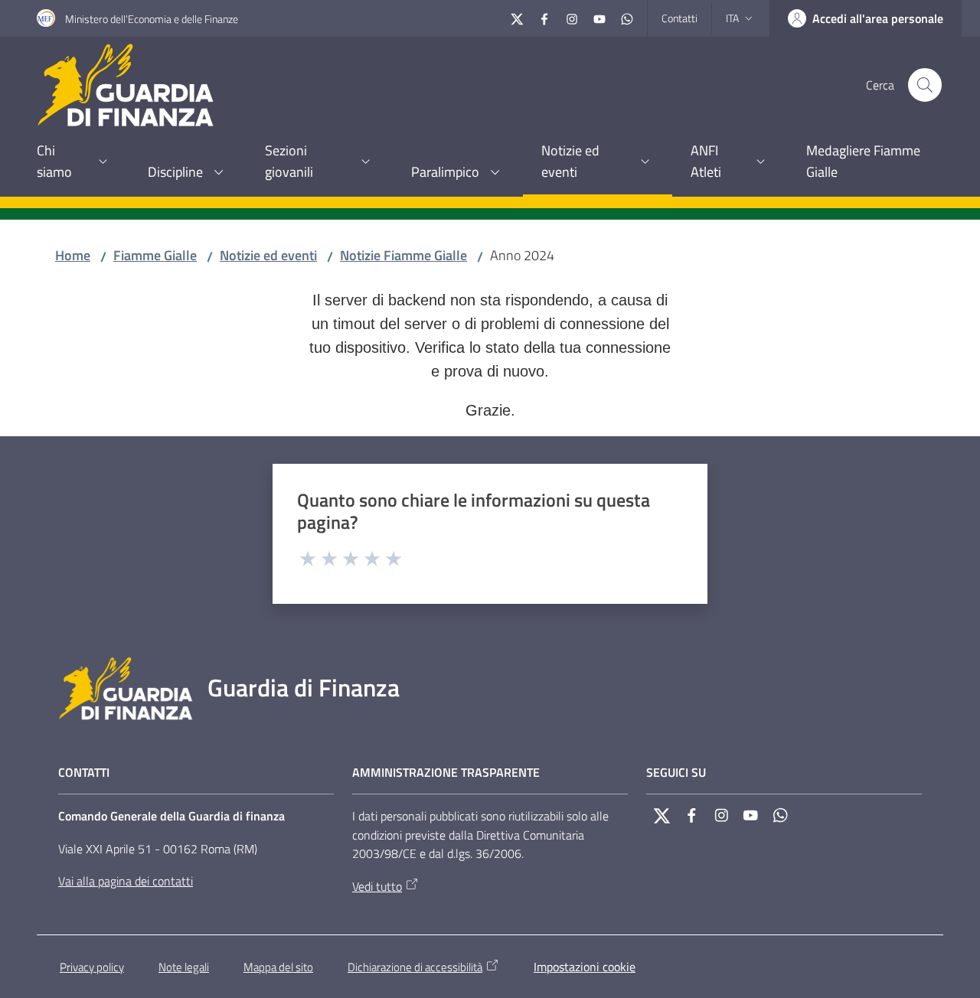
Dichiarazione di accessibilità (415, 967)
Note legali (183, 967)
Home (72, 255)
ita (732, 18)
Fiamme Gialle (155, 255)
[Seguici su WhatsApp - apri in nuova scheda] (627, 17)
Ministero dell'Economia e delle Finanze (151, 19)
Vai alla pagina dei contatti (125, 881)
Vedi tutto (377, 886)
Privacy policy (92, 967)
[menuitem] (73, 163)
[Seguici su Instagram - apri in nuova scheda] (572, 17)
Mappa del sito (278, 967)
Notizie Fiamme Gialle (403, 255)
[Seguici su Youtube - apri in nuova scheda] (599, 17)
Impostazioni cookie (584, 966)
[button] (924, 85)
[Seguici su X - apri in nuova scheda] (517, 17)
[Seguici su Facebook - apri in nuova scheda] (544, 17)
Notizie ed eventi (268, 255)
